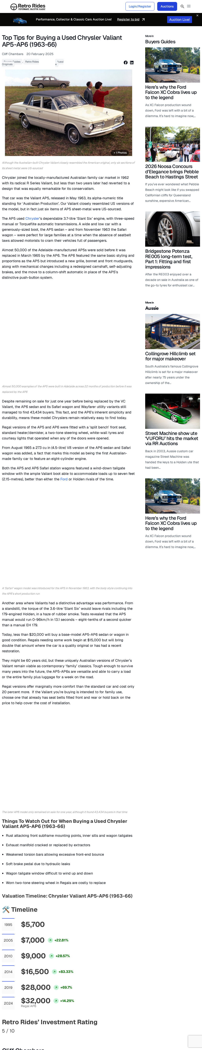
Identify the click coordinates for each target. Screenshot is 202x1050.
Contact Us (121, 1002)
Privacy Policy (168, 1035)
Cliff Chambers (23, 769)
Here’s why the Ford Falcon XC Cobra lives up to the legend (171, 92)
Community (88, 980)
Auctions (167, 6)
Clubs (83, 990)
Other (117, 980)
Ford (64, 385)
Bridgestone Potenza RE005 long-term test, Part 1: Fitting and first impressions (168, 259)
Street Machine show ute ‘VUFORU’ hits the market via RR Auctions (171, 438)
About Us (119, 990)
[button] (189, 6)
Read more (8, 821)
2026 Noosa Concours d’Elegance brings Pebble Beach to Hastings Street (172, 171)
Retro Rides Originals (59, 990)
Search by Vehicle (23, 990)
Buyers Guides (54, 1009)
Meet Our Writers (125, 996)
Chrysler (32, 218)
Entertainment (54, 1002)
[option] (68, 112)
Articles (50, 980)
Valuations (19, 980)
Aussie (59, 63)
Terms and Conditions (141, 904)
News (48, 996)
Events (83, 996)
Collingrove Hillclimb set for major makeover (170, 356)
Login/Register (140, 6)
